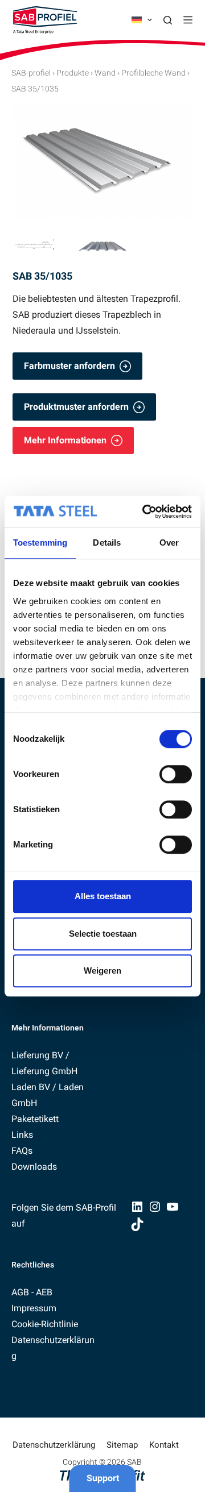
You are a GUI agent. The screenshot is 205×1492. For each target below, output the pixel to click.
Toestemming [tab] (40, 542)
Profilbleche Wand (153, 72)
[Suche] (167, 20)
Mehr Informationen (65, 440)
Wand (105, 72)
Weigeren (102, 970)
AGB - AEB (31, 1292)
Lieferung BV (37, 1055)
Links (22, 1134)
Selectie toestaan (103, 933)
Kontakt (164, 1445)
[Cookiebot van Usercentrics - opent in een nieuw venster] (144, 511)
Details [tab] (107, 542)
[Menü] (187, 19)
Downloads (34, 1166)
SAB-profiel (31, 72)
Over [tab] (169, 542)
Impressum (33, 1308)
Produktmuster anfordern (76, 406)
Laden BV (30, 1087)
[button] (142, 19)
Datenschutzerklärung (54, 1445)
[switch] (175, 774)
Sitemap (122, 1445)
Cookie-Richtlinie (44, 1324)
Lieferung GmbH (44, 1071)
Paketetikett (35, 1118)
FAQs (21, 1150)
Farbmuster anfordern (69, 365)
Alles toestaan (103, 896)
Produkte (72, 72)
